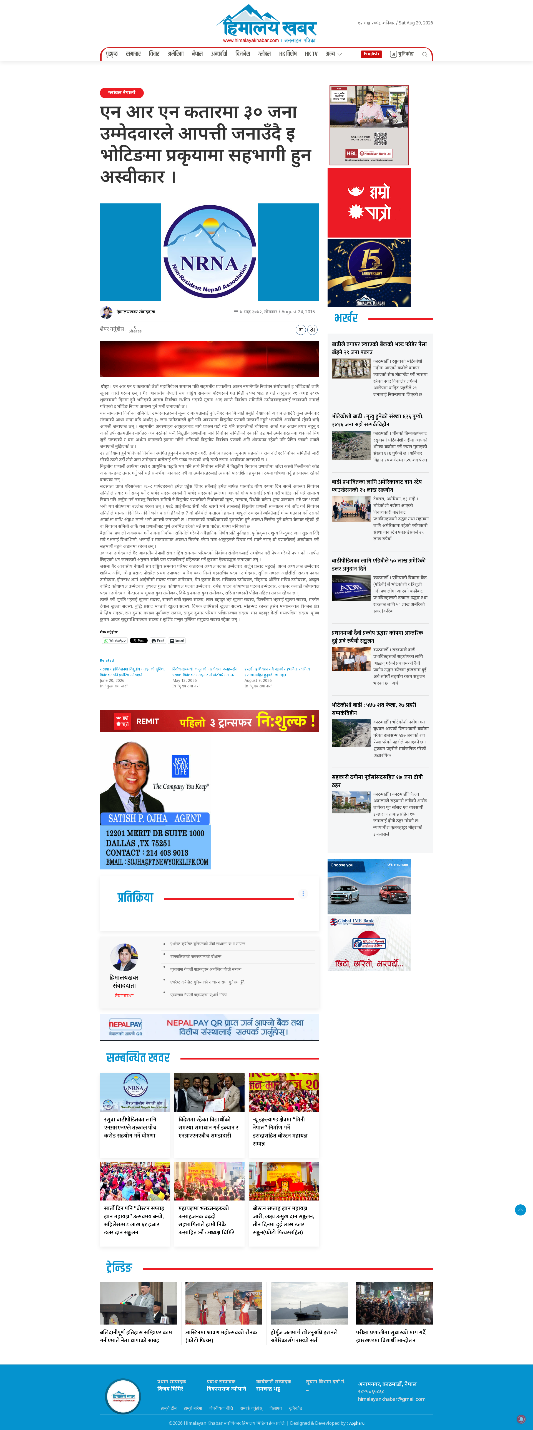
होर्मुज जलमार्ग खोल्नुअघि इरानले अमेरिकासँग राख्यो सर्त (304, 1336)
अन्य (330, 54)
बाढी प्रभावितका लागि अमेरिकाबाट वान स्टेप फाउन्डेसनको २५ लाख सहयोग (377, 486)
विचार (154, 54)
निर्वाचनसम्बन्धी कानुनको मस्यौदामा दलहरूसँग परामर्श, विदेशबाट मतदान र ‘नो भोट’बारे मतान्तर (205, 672)
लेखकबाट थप (124, 995)
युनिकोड (406, 54)
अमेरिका (175, 54)
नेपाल (197, 54)
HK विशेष (288, 54)
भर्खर (346, 318)
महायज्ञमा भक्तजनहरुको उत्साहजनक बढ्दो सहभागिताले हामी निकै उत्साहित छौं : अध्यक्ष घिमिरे (206, 1220)
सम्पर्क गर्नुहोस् (251, 1408)
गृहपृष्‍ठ (112, 54)
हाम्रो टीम (169, 1408)
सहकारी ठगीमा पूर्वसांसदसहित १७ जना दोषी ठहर (377, 781)
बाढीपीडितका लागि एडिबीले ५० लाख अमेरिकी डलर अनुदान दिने (379, 565)
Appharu (356, 1423)
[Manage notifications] (521, 1419)
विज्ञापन (276, 1408)
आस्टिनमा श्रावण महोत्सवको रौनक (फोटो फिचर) (221, 1336)
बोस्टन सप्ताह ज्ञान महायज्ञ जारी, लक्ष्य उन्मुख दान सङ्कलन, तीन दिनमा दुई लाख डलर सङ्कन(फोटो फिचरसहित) (283, 1220)
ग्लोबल (264, 54)
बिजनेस (242, 54)
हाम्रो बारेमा (193, 1408)
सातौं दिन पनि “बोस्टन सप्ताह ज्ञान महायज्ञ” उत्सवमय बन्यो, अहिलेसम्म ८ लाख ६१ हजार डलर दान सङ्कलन (134, 1220)
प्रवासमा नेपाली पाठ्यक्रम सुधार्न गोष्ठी (198, 994)
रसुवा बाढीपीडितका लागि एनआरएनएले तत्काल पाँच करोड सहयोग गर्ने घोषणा (130, 1128)
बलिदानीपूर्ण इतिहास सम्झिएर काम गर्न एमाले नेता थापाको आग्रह (136, 1336)
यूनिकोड (295, 1408)
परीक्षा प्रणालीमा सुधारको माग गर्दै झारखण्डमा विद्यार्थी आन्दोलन (391, 1336)
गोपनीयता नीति (221, 1408)
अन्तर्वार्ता (219, 54)
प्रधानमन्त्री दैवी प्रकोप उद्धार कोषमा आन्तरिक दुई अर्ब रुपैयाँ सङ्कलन (377, 637)
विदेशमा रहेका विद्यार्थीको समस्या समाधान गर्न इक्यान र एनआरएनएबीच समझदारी (208, 1128)
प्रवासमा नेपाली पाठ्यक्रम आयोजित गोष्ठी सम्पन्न (206, 969)
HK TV (311, 54)
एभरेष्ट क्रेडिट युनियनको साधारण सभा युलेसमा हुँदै (207, 982)
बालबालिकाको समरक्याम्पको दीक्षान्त (195, 956)
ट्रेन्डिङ (119, 1268)
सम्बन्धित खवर (138, 1058)
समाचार (133, 54)
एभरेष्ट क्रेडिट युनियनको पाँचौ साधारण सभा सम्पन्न (207, 943)
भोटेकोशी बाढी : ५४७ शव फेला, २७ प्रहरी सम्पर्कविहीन (374, 709)
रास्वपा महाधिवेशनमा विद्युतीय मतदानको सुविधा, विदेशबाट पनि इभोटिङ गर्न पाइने (132, 672)
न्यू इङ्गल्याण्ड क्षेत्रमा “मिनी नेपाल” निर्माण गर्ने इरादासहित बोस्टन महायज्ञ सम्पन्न (280, 1132)
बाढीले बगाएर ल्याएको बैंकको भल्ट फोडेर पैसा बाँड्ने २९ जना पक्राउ (379, 348)
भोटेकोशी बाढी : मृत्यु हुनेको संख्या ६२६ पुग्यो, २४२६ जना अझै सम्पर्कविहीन (378, 420)
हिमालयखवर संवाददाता (136, 312)
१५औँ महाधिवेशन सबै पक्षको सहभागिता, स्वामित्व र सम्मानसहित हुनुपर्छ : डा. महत (277, 672)
